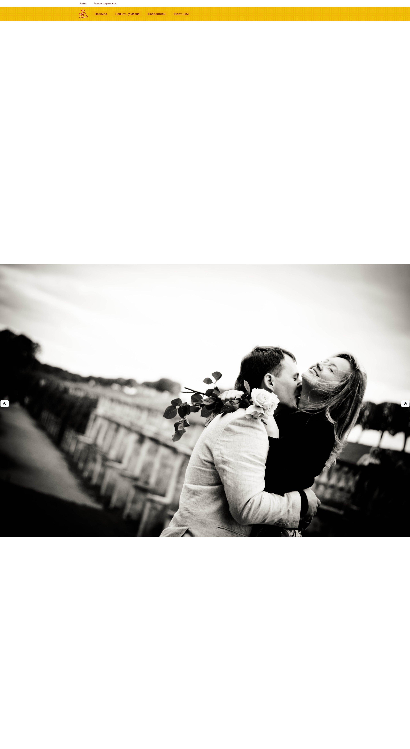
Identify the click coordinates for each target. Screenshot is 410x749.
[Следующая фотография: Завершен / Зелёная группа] (405, 403)
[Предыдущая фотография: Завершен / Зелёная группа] (4, 403)
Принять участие (128, 14)
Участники (182, 14)
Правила (102, 14)
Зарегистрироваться (105, 3)
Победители (158, 14)
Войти (83, 3)
